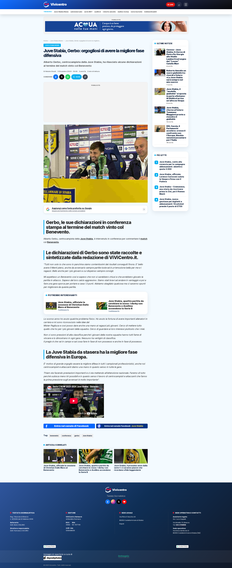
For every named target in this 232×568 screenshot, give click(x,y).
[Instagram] (113, 501)
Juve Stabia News (61, 12)
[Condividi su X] (61, 76)
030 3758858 (181, 525)
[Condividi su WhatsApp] (67, 76)
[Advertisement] (95, 103)
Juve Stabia (87, 436)
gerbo (76, 436)
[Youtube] (124, 501)
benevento (54, 436)
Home (46, 41)
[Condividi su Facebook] (55, 76)
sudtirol (97, 12)
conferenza (66, 436)
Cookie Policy (183, 546)
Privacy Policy (50, 546)
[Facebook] (107, 501)
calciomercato (76, 12)
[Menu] (185, 4)
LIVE (171, 5)
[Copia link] (85, 76)
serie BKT (88, 12)
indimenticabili (150, 12)
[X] (118, 501)
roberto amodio (109, 12)
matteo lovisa (123, 12)
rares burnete (136, 12)
